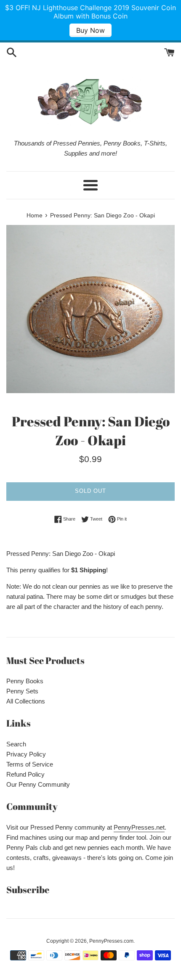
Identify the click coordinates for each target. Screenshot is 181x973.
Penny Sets (22, 691)
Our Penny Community (38, 784)
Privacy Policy (26, 754)
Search (16, 744)
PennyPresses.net (139, 827)
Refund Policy (25, 774)
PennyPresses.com (111, 941)
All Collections (25, 701)
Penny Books (24, 681)
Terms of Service (29, 764)
